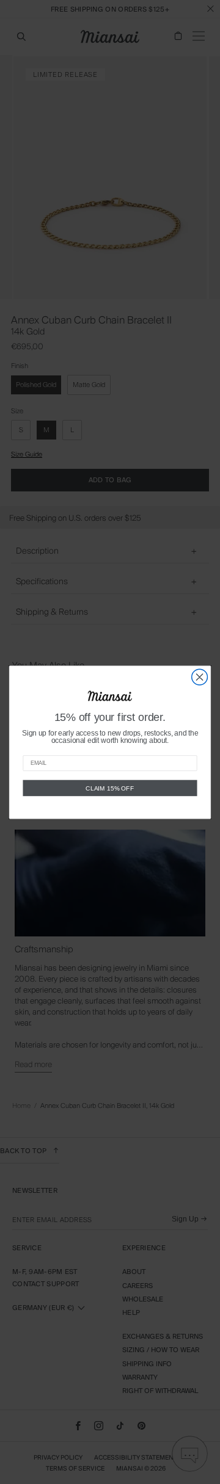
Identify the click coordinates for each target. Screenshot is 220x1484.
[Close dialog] (200, 677)
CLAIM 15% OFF (110, 787)
